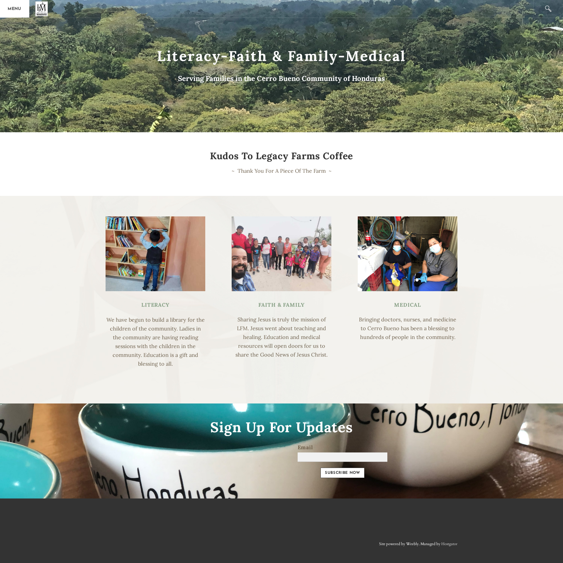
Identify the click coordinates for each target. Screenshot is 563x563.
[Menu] (14, 9)
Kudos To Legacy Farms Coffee (281, 156)
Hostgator (449, 544)
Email (305, 447)
